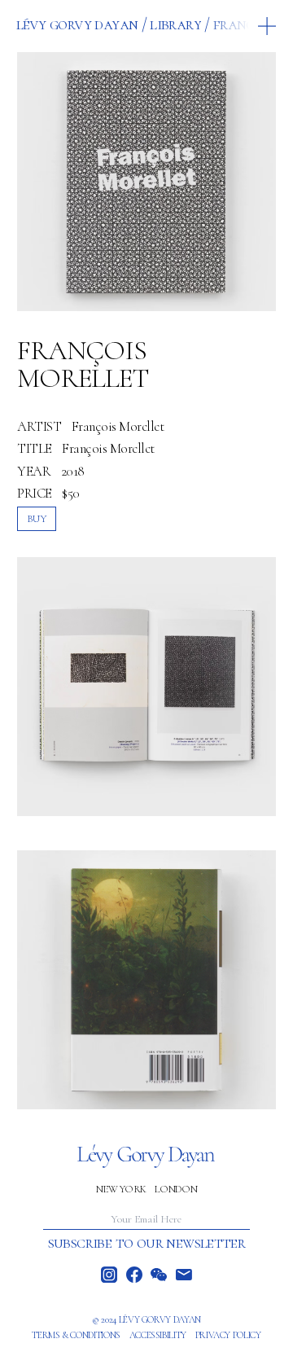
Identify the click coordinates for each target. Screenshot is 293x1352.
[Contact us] (184, 1274)
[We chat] (159, 1274)
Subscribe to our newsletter (147, 1243)
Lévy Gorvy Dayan (77, 24)
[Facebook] (134, 1274)
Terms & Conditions (76, 1335)
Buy (37, 518)
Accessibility (157, 1335)
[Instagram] (109, 1274)
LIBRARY (175, 24)
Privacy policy (228, 1335)
